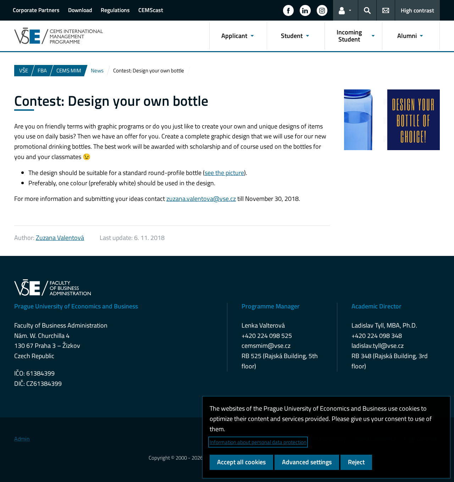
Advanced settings (307, 462)
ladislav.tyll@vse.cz (377, 345)
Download (80, 10)
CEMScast (150, 10)
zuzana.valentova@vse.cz (201, 198)
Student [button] (292, 35)
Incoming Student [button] (349, 35)
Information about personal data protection (258, 442)
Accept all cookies (241, 462)
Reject (356, 462)
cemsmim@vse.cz (266, 345)
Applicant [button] (234, 35)
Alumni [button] (407, 35)
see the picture (224, 172)
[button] (288, 10)
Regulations (115, 10)
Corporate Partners (36, 10)
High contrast (417, 10)
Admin (22, 438)
